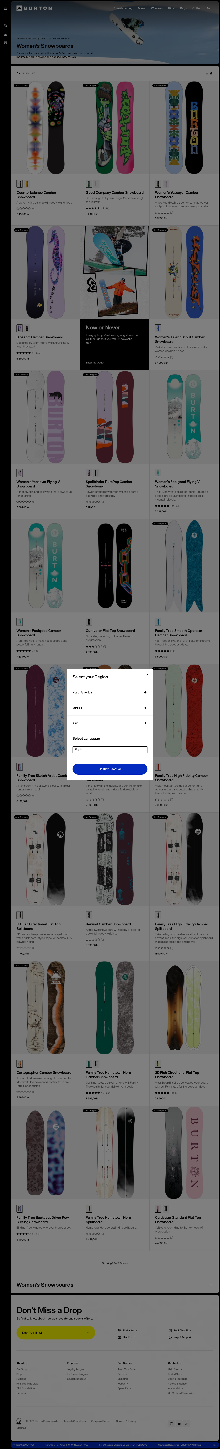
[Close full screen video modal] (147, 674)
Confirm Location (110, 769)
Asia (75, 723)
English (79, 749)
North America (82, 692)
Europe (77, 707)
